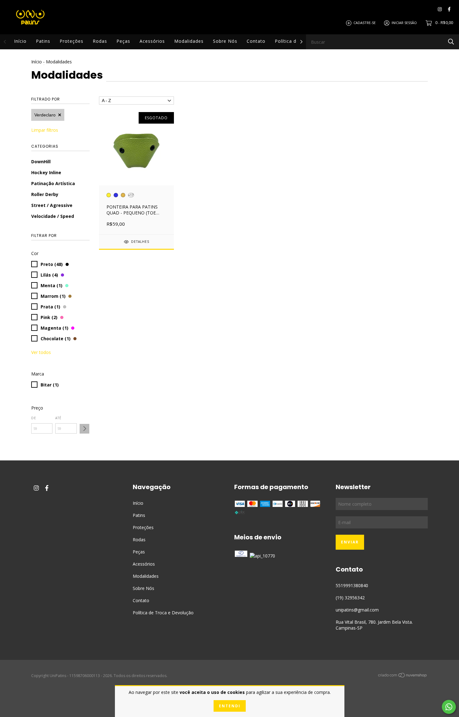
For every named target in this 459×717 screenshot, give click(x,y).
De (33, 418)
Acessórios (152, 41)
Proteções (71, 41)
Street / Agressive (51, 205)
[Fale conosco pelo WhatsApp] (449, 707)
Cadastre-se (364, 22)
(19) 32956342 (350, 598)
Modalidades (189, 41)
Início (20, 41)
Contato (256, 41)
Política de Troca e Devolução (163, 613)
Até (58, 418)
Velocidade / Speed (52, 216)
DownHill (41, 162)
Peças (123, 41)
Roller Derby (44, 194)
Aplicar (84, 429)
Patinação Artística (53, 183)
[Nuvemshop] (403, 676)
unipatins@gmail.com (357, 610)
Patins (43, 41)
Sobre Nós (225, 41)
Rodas (100, 41)
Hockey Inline (46, 172)
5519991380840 (352, 585)
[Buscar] (451, 41)
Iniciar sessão (404, 22)
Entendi (229, 706)
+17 (131, 195)
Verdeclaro (45, 114)
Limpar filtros (44, 130)
